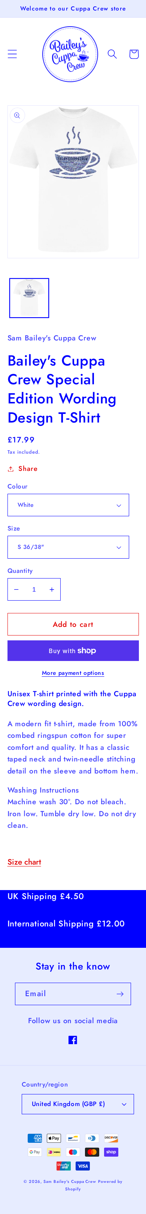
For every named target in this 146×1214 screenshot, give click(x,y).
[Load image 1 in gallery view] (29, 298)
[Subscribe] (120, 994)
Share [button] (27, 469)
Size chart (24, 862)
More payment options (73, 673)
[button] (12, 54)
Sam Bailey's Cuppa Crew (69, 1181)
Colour (17, 486)
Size (13, 528)
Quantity (20, 571)
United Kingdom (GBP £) (68, 1103)
